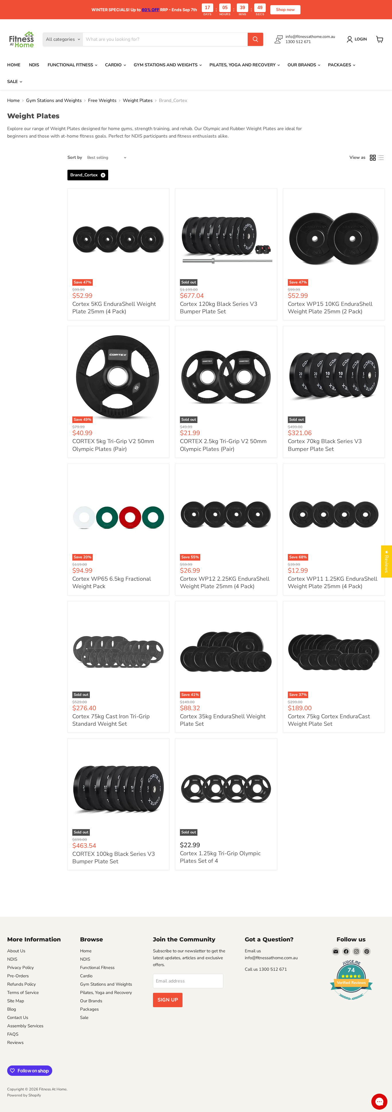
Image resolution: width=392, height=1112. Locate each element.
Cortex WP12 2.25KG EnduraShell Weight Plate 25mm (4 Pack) (224, 582)
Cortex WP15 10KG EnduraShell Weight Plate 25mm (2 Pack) (330, 307)
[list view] (381, 158)
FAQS (12, 1034)
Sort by (74, 157)
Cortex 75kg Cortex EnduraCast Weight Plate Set (329, 720)
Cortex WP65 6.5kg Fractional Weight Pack (111, 582)
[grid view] (373, 158)
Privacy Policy (20, 967)
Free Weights (102, 100)
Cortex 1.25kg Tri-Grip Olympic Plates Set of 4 (220, 857)
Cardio (114, 65)
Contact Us (17, 1017)
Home (13, 65)
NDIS (34, 65)
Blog (11, 1009)
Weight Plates (138, 100)
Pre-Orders (18, 976)
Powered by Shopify (24, 1095)
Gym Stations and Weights (166, 65)
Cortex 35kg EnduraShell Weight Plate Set (222, 720)
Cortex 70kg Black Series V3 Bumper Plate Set (325, 445)
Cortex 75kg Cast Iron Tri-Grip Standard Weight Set (111, 720)
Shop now (285, 9)
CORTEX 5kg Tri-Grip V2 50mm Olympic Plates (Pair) (113, 445)
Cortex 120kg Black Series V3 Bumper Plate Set (218, 307)
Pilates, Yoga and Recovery (243, 65)
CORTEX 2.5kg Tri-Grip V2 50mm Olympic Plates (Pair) (223, 445)
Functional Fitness (71, 65)
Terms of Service (23, 992)
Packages (340, 65)
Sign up (168, 1000)
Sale (13, 81)
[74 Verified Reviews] (351, 1003)
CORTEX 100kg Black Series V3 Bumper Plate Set (113, 857)
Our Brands (302, 65)
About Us (16, 951)
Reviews (15, 1042)
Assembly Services (25, 1026)
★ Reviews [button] (386, 561)
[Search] (255, 39)
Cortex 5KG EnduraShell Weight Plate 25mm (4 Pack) (114, 307)
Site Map (15, 1001)
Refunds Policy (21, 984)
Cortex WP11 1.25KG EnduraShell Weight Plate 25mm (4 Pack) (332, 582)
